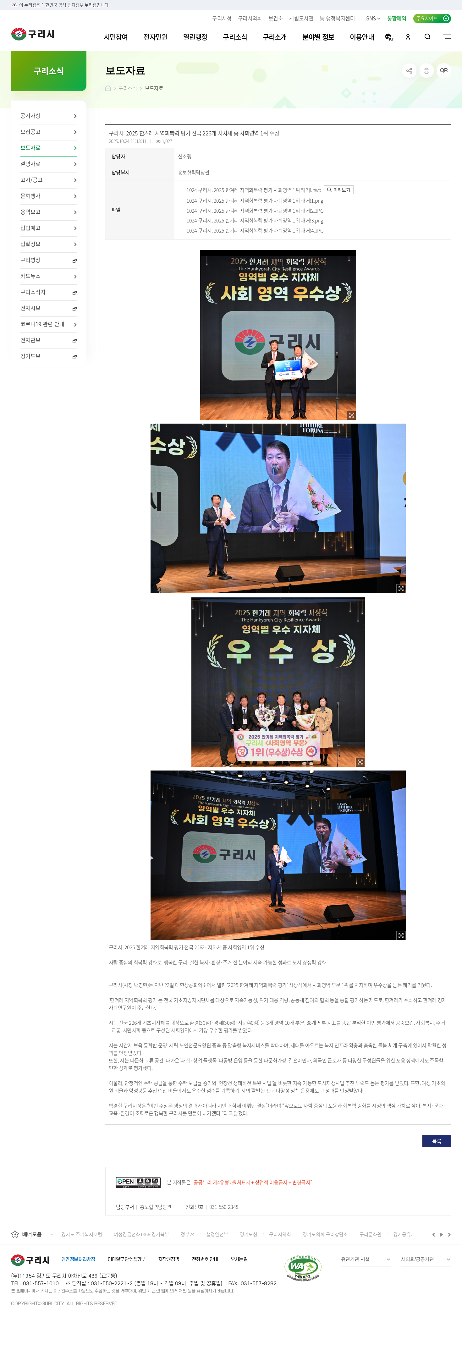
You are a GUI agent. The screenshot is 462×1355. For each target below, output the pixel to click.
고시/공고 (31, 180)
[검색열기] (428, 36)
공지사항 (30, 115)
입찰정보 (30, 244)
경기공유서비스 (408, 1234)
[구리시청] (32, 34)
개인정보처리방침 (78, 1259)
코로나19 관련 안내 (42, 324)
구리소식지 (33, 292)
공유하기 (409, 70)
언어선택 (389, 36)
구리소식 (127, 88)
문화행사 (30, 196)
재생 (441, 1234)
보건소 (275, 18)
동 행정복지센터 (337, 18)
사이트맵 (447, 36)
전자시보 (30, 308)
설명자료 (30, 163)
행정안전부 (217, 1234)
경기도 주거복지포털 (81, 1234)
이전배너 (434, 1234)
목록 (436, 1141)
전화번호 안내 (205, 1259)
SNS (371, 18)
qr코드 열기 (444, 70)
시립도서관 (301, 18)
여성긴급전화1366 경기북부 (141, 1234)
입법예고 (30, 228)
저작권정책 (168, 1259)
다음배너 (448, 1234)
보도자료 (30, 147)
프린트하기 (427, 70)
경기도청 (248, 1234)
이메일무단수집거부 (126, 1259)
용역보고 (30, 212)
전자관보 (30, 340)
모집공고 (30, 131)
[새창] (351, 415)
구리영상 (30, 260)
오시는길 (239, 1259)
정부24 (188, 1234)
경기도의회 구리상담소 (325, 1234)
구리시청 (221, 18)
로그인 (408, 36)
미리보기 (341, 189)
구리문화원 (371, 1234)
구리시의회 (250, 18)
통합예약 (396, 18)
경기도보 (30, 356)
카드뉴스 (30, 276)
